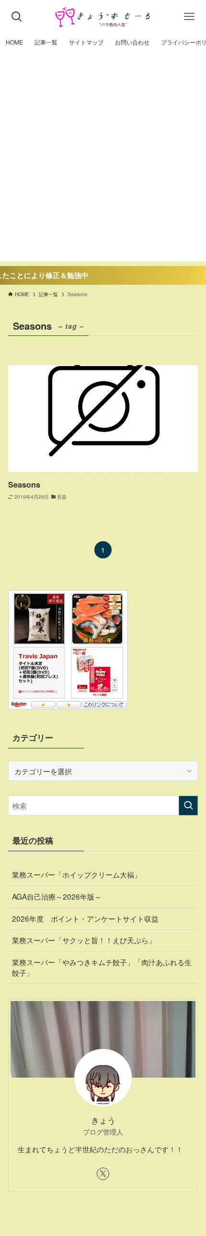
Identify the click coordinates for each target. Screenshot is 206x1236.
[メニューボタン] (189, 16)
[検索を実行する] (188, 805)
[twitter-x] (103, 1174)
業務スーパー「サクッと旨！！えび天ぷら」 (84, 940)
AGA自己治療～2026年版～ (57, 896)
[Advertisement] (103, 158)
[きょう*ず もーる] (103, 16)
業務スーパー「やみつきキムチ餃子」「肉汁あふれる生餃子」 (102, 967)
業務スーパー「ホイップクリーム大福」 (76, 874)
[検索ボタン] (17, 16)
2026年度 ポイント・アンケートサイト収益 (85, 918)
